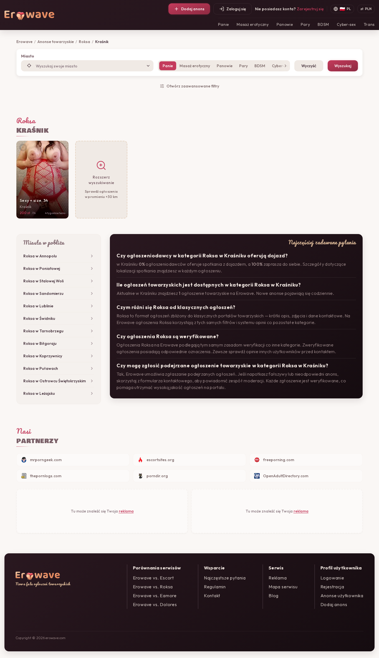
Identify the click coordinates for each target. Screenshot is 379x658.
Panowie (285, 24)
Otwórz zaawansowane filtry (192, 86)
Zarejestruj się (310, 8)
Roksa (84, 41)
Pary (305, 24)
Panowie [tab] (225, 65)
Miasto (27, 56)
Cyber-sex (346, 24)
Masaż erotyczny (253, 24)
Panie (223, 24)
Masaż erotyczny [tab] (195, 65)
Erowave (24, 41)
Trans (369, 24)
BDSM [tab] (259, 65)
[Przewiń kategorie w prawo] (284, 65)
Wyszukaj (342, 65)
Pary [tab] (243, 65)
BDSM (323, 24)
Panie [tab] (168, 65)
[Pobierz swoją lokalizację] (29, 65)
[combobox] (87, 65)
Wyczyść (308, 65)
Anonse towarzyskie (55, 41)
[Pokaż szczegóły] (23, 147)
